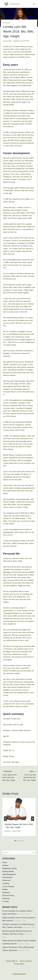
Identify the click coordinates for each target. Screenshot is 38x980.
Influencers (6, 880)
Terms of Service (26, 961)
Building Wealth (8, 871)
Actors (4, 862)
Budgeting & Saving (9, 868)
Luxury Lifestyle (8, 886)
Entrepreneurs (7, 877)
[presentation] (19, 809)
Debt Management (9, 874)
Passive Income (8, 895)
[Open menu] (34, 3)
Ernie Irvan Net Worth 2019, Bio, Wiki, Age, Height (29, 776)
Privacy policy (19, 964)
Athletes (5, 865)
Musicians (6, 22)
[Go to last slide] (5, 818)
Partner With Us (12, 961)
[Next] (32, 818)
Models (5, 889)
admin (8, 831)
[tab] (15, 840)
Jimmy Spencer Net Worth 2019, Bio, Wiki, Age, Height (9, 776)
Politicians (6, 898)
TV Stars (5, 901)
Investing (5, 883)
